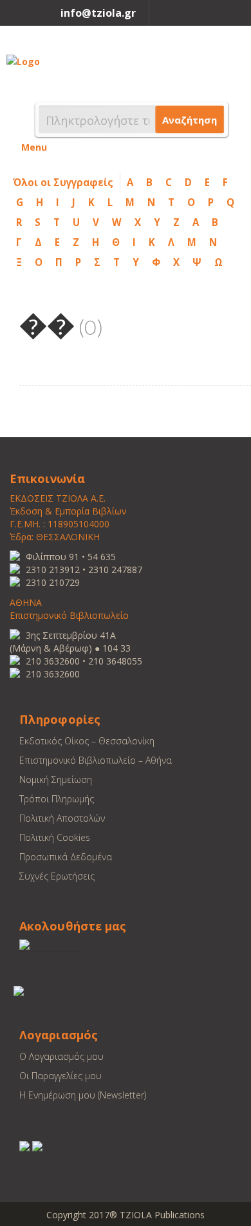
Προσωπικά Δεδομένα (65, 857)
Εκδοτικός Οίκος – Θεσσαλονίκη (86, 741)
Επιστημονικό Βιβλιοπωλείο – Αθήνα (95, 760)
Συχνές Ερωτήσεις (57, 876)
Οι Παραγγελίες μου (60, 1076)
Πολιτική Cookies (54, 837)
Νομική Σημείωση (55, 779)
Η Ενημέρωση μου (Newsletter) (82, 1095)
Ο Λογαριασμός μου (61, 1056)
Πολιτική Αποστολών (62, 818)
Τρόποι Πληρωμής (56, 799)
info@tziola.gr (98, 13)
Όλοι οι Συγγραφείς (63, 182)
